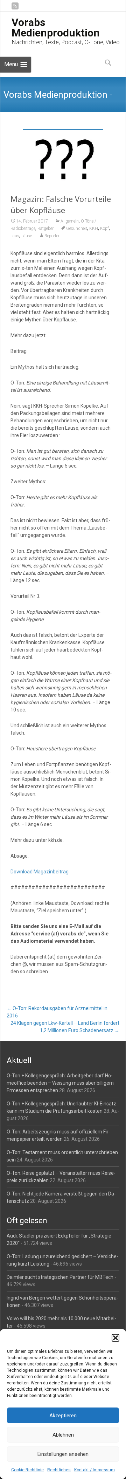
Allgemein (70, 221)
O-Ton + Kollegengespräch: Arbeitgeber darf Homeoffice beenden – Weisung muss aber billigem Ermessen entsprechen (60, 1083)
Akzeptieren (63, 1415)
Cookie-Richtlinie (27, 1469)
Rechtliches (59, 1469)
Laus (14, 235)
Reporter (51, 235)
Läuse (26, 235)
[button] (115, 1337)
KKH (93, 228)
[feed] (15, 8)
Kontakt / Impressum (94, 1469)
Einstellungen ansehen (63, 1454)
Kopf (104, 228)
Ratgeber (45, 228)
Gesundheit (76, 228)
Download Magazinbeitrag (39, 871)
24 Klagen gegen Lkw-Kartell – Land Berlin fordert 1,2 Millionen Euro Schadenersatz (64, 1026)
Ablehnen (63, 1435)
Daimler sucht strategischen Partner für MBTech (60, 1277)
